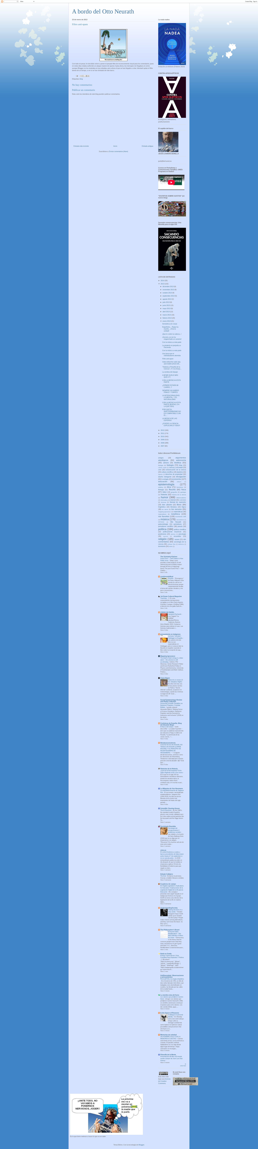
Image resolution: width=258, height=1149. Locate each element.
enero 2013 (167, 321)
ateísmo (166, 463)
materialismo (162, 514)
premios (173, 534)
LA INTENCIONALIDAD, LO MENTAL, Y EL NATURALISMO (171, 397)
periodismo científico (165, 526)
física (183, 490)
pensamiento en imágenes (170, 634)
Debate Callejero (166, 874)
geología (183, 492)
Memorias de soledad (168, 1035)
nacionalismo (180, 519)
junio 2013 (167, 305)
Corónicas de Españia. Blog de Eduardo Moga (171, 724)
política (162, 529)
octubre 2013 (167, 293)
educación (162, 481)
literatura (173, 507)
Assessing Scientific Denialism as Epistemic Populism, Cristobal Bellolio (171, 705)
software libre (171, 544)
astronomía (181, 460)
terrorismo (161, 546)
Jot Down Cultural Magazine (171, 596)
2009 (163, 439)
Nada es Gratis (166, 954)
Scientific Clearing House (170, 808)
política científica (180, 529)
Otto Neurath (175, 522)
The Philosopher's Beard (169, 930)
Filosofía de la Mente (168, 1054)
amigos (160, 458)
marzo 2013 (167, 315)
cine (159, 470)
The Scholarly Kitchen (168, 557)
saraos (177, 539)
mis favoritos (163, 516)
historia (164, 494)
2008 (163, 443)
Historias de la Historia (169, 769)
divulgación (181, 477)
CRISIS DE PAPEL (167, 612)
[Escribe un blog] (83, 76)
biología (170, 465)
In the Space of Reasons (169, 1013)
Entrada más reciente (81, 146)
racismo (165, 536)
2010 (163, 436)
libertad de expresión (178, 502)
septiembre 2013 (169, 296)
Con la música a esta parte (171, 342)
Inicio (115, 146)
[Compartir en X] (85, 76)
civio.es (163, 850)
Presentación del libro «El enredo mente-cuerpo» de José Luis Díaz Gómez (171, 1058)
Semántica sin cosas (169, 324)
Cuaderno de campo (168, 884)
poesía (180, 526)
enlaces (179, 481)
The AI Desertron (166, 810)
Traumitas (163, 598)
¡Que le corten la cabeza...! (171, 334)
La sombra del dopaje (170, 372)
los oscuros (176, 509)
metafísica (175, 514)
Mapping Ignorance (167, 656)
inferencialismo (181, 497)
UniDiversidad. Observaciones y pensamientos (172, 976)
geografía (174, 492)
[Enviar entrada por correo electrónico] (76, 76)
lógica (184, 507)
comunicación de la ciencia (175, 470)
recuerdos (177, 536)
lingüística (161, 507)
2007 (163, 446)
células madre (162, 467)
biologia (160, 465)
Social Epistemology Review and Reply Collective (171, 700)
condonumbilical (166, 576)
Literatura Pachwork (175, 614)
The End (163, 876)
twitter (171, 546)
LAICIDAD (182, 500)
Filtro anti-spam (167, 359)
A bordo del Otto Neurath (103, 11)
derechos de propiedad (173, 474)
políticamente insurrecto (172, 532)
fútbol (164, 492)
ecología (165, 479)
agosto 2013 (167, 299)
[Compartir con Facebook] (87, 76)
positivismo (162, 534)
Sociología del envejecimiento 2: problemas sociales (174, 830)
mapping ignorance (164, 512)
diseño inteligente (164, 477)
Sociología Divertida (168, 826)
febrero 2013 (167, 318)
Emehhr (171, 578)
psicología (182, 534)
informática (164, 500)
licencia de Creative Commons (164, 1081)
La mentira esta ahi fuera (169, 995)
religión (162, 539)
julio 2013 (166, 302)
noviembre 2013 (169, 290)
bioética (177, 463)
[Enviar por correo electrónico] (81, 76)
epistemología (166, 484)
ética (169, 487)
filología (161, 490)
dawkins (180, 472)
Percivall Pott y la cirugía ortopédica (172, 979)
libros (179, 505)
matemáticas (178, 512)
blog (81, 79)
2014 (163, 280)
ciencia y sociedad (176, 467)
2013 (163, 284)
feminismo (180, 487)
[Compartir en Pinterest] (88, 76)
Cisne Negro (165, 678)
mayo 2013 (167, 308)
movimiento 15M (180, 516)
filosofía (172, 490)
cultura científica (167, 472)
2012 (163, 430)
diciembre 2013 (168, 286)
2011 (162, 433)
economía (176, 479)
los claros (165, 509)
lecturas (163, 502)
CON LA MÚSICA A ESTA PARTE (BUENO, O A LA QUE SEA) (171, 404)
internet (173, 500)
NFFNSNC (161, 522)
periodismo (178, 524)
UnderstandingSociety (169, 908)
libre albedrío (167, 505)
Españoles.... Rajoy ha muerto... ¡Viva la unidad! (170, 329)
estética (160, 487)
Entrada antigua (147, 146)
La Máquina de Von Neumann (171, 788)
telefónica (181, 544)
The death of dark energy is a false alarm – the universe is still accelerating (171, 660)
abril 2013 (166, 311)
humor (164, 497)
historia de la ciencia (179, 494)
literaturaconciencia (167, 743)
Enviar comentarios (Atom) (118, 151)
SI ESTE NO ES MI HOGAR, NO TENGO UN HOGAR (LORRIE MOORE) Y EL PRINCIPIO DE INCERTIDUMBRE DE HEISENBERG (171, 748)
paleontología (163, 524)
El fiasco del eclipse (167, 727)
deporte (160, 474)
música (165, 519)
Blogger (141, 1145)
